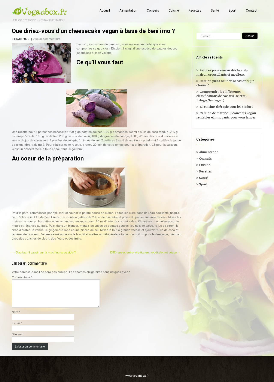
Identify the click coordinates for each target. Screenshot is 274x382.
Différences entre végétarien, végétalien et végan (145, 252)
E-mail (17, 323)
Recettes (195, 10)
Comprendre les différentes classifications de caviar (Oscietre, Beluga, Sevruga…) (221, 96)
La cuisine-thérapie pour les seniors (226, 107)
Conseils (153, 10)
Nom (16, 312)
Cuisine (174, 10)
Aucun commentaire (47, 38)
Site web (17, 334)
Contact (251, 10)
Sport (232, 10)
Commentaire (22, 277)
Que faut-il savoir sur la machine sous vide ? (44, 252)
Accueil (105, 10)
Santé (215, 10)
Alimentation (128, 10)
